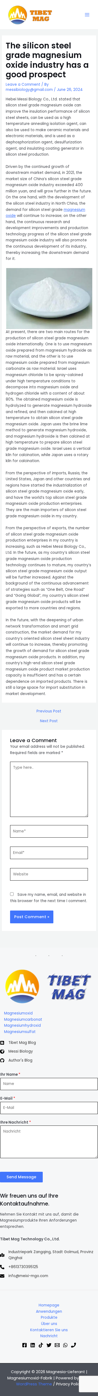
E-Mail (7, 1098)
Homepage (49, 1305)
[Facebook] (24, 1345)
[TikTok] (40, 1345)
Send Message (21, 1177)
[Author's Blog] (16, 1060)
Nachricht (49, 1336)
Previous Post (48, 711)
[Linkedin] (32, 1345)
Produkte (49, 1317)
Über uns (49, 1323)
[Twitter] (49, 1345)
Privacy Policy (69, 1384)
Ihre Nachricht (15, 1122)
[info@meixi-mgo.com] (24, 1276)
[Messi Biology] (16, 1051)
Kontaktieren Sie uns (49, 1330)
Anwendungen (49, 1311)
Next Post (49, 721)
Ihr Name (10, 1074)
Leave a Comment (23, 84)
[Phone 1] (73, 1345)
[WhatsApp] (65, 1345)
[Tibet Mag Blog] (18, 1043)
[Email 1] (57, 1345)
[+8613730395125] (19, 1267)
